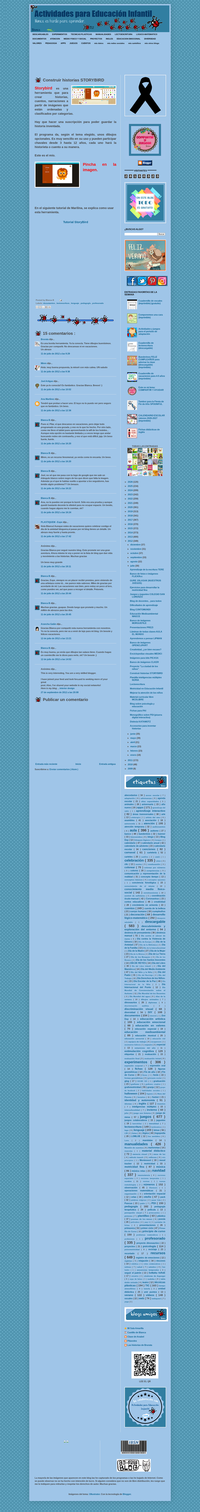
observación (131, 1187)
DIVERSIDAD (150, 39)
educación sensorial (134, 1039)
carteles (129, 857)
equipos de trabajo (137, 1042)
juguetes (160, 1120)
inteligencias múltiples (145, 1107)
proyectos (130, 1246)
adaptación (130, 798)
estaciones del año (146, 1048)
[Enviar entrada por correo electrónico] (60, 300)
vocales (128, 1298)
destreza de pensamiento (137, 933)
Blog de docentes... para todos (145, 601)
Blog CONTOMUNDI (140, 609)
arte (163, 814)
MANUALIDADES (103, 34)
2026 (130, 482)
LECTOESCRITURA (123, 34)
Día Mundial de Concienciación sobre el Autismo (144, 990)
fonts (156, 1075)
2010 (130, 764)
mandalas (149, 1140)
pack (162, 1197)
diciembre (135, 544)
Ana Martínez (48, 399)
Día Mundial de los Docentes (151, 993)
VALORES (37, 43)
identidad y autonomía (140, 1100)
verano (129, 1295)
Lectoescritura (137, 684)
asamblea (130, 820)
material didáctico (153, 1150)
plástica (161, 1216)
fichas (140, 1068)
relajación (143, 1261)
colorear (130, 867)
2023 (130, 494)
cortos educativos (135, 902)
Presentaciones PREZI (141, 627)
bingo (151, 837)
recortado (131, 1253)
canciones (149, 849)
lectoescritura (63, 303)
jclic (126, 1113)
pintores (128, 1216)
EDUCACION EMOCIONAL (128, 39)
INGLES (109, 39)
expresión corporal (134, 1066)
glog (127, 1081)
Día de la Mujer (157, 951)
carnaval (130, 852)
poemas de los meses (142, 1219)
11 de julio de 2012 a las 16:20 (56, 443)
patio (143, 1203)
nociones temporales (151, 1178)
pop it (148, 1222)
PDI (154, 1203)
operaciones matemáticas (140, 1190)
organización (131, 1194)
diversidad (131, 1012)
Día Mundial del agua (140, 996)
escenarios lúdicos (132, 1045)
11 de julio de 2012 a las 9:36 (55, 371)
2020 (130, 507)
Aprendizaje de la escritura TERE (147, 569)
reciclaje (153, 1249)
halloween (131, 1093)
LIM (126, 1133)
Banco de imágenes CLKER (144, 662)
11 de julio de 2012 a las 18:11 (56, 566)
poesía (161, 1219)
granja (151, 1087)
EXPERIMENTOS (59, 34)
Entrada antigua (107, 764)
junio (133, 734)
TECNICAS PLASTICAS (81, 34)
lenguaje (75, 303)
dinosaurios (131, 1002)
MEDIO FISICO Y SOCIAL (75, 39)
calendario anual (151, 843)
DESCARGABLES (40, 34)
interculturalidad (132, 1110)
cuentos (130, 908)
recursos (158, 1253)
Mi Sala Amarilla (135, 1328)
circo (158, 861)
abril (132, 742)
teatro (145, 1282)
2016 (130, 524)
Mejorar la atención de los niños (146, 693)
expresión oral (157, 1065)
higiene (150, 1094)
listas (135, 1133)
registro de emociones (148, 1258)
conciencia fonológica (145, 883)
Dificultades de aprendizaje (144, 605)
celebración (134, 860)
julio (132, 566)
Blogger (127, 1494)
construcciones (151, 893)
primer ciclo (147, 1228)
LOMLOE (136, 1136)
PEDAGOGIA (51, 43)
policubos (135, 1222)
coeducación (154, 864)
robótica (135, 1264)
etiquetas (130, 1054)
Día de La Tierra (157, 954)
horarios (141, 1097)
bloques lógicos (143, 840)
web (142, 1298)
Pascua (128, 1203)
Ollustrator (94, 1494)
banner (161, 834)
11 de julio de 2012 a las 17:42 (56, 536)
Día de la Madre (136, 951)
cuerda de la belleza (154, 908)
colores (134, 870)
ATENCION (55, 39)
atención (150, 823)
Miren (44, 363)
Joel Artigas (47, 381)
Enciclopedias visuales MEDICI (146, 654)
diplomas (153, 1002)
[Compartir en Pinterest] (49, 307)
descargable (155, 922)
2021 (130, 503)
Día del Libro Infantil (142, 966)
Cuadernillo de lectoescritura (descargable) (146, 345)
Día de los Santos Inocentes (150, 960)
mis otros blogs (152, 43)
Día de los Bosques (141, 957)
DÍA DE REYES (138, 963)
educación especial (146, 1029)
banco (128, 834)
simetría (135, 1276)
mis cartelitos (134, 43)
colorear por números (154, 867)
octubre (134, 553)
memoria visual (140, 1154)
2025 (130, 486)
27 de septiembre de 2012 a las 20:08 (60, 692)
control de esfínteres (135, 896)
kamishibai (137, 1124)
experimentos (137, 1062)
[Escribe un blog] (40, 307)
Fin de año (150, 1072)
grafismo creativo (153, 1084)
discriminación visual (140, 1009)
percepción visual (133, 1213)
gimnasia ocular (155, 1078)
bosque (158, 840)
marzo (133, 746)
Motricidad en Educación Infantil (146, 688)
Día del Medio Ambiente (153, 969)
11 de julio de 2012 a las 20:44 (56, 593)
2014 (130, 532)
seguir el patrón (133, 1273)
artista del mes (153, 817)
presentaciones (148, 1225)
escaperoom (156, 1042)
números (150, 1184)
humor (156, 1097)
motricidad (150, 1163)
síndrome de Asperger (154, 1276)
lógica (146, 1133)
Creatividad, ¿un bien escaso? (145, 649)
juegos (146, 1117)
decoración (137, 914)
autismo (155, 831)
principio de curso (153, 1231)
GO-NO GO (142, 1081)
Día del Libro (158, 963)
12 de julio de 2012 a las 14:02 (56, 659)
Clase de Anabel (135, 1337)
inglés (143, 1103)
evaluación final (132, 1058)
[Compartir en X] (43, 307)
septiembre (136, 557)
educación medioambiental (144, 1032)
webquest (157, 1298)
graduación (159, 1081)
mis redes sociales (115, 43)
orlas (134, 1197)
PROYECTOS (96, 39)
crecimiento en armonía (145, 905)
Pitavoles (132, 1341)
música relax (139, 1171)
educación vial (158, 1039)
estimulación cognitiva (140, 1051)
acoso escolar (153, 795)
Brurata (45, 339)
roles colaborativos (152, 1264)
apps (140, 807)
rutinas (128, 1267)
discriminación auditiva (139, 1006)
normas (147, 1181)
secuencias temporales (148, 1270)
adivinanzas (147, 798)
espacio (149, 1045)
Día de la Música (137, 954)
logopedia (160, 1133)
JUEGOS (73, 43)
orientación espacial (154, 1194)
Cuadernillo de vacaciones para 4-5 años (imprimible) (152, 376)
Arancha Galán (49, 624)
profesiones (130, 1239)
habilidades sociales (151, 1091)
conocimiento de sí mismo (140, 886)
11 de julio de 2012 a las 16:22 (56, 488)
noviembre (136, 549)
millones (153, 1157)
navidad (158, 1170)
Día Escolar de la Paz (145, 981)
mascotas (129, 1151)
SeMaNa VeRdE (157, 1273)
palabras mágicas (139, 1200)
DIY (151, 1012)
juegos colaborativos (136, 1120)
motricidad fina (135, 1166)
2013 (130, 537)
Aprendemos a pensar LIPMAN (146, 638)
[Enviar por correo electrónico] (37, 307)
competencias (153, 871)
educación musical (146, 1035)
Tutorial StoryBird (75, 222)
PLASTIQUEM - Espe (52, 522)
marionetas (154, 1147)
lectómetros (156, 1127)
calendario (130, 843)
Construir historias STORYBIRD (146, 673)
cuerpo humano (138, 911)
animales (129, 804)
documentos (49, 303)
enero (133, 755)
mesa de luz (159, 1154)
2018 (130, 515)
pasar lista (156, 1200)
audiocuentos (158, 827)
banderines (145, 834)
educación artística (152, 1018)
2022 (130, 499)
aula (134, 830)
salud (140, 1267)
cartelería (152, 852)
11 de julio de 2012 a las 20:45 (56, 614)
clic (126, 864)
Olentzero (154, 1188)
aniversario (148, 804)
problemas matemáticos (148, 1235)
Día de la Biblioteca (149, 945)
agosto (134, 561)
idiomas (128, 1104)
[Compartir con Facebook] (46, 307)
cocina (139, 864)
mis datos (98, 43)
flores (145, 1075)
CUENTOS (85, 43)
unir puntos (151, 1292)
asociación (151, 820)
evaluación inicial (153, 1058)
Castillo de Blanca (136, 1332)
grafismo (135, 1084)
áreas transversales (143, 814)
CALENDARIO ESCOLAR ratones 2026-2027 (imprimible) (152, 418)
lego (126, 1130)
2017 (130, 520)
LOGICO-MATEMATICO (146, 34)
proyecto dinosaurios (148, 1243)
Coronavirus (153, 898)
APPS (63, 43)
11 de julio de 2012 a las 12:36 (56, 410)
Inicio (78, 764)
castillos (145, 857)
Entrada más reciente (46, 764)
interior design (67, 688)
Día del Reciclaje (146, 975)
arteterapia (136, 817)
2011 (130, 760)
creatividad (159, 902)
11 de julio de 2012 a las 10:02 (56, 389)
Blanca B (46, 420)
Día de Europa (145, 942)
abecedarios (131, 795)
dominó (153, 1016)
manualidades (137, 1144)
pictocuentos (155, 1213)
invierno (152, 1109)
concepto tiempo (150, 877)
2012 (130, 541)
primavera (129, 1228)
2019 (130, 511)
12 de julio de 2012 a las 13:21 (56, 638)
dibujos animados (150, 999)
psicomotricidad (132, 1249)
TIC (147, 1285)
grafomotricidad (133, 1087)
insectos (161, 1104)
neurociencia (144, 1175)
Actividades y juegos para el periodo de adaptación (149, 331)
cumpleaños (159, 911)
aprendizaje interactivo (150, 810)
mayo (133, 738)
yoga (126, 1302)
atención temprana (134, 827)
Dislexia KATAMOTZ (140, 721)
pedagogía (86, 303)
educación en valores (150, 1025)
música (160, 1166)
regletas (128, 1261)
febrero (134, 751)
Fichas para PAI (138, 711)
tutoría (147, 1289)
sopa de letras (136, 1279)
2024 (130, 490)
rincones (160, 1261)
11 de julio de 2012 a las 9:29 (55, 354)
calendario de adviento (136, 846)
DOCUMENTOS (39, 39)
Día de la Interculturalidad (154, 948)
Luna (128, 1140)
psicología (150, 1246)
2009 (130, 769)
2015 (130, 528)
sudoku (152, 1279)
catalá (158, 857)
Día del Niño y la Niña (142, 972)
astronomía (130, 824)
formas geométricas (134, 1078)
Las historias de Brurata (139, 1345)
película (153, 1210)
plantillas (144, 1215)
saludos (152, 1267)
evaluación (151, 1054)
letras (157, 1130)
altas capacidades (150, 801)
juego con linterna (143, 1113)
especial (161, 1044)
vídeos (151, 1295)
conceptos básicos (133, 880)
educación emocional (151, 1022)
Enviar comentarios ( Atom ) (64, 769)
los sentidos (154, 1136)
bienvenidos (137, 837)
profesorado (98, 303)
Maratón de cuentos (134, 1148)
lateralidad (154, 1123)
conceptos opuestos (156, 880)
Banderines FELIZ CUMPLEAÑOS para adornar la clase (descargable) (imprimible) (149, 362)
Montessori (146, 1160)
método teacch (136, 1157)
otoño (148, 1196)
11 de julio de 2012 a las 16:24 (56, 512)
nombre (129, 1181)
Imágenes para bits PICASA (144, 658)
